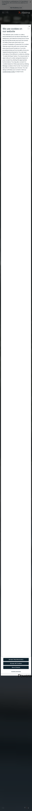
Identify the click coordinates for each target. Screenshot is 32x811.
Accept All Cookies (16, 663)
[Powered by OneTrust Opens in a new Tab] (24, 675)
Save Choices (16, 667)
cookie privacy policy (9, 71)
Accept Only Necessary (16, 659)
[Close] (29, 26)
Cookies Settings (16, 671)
